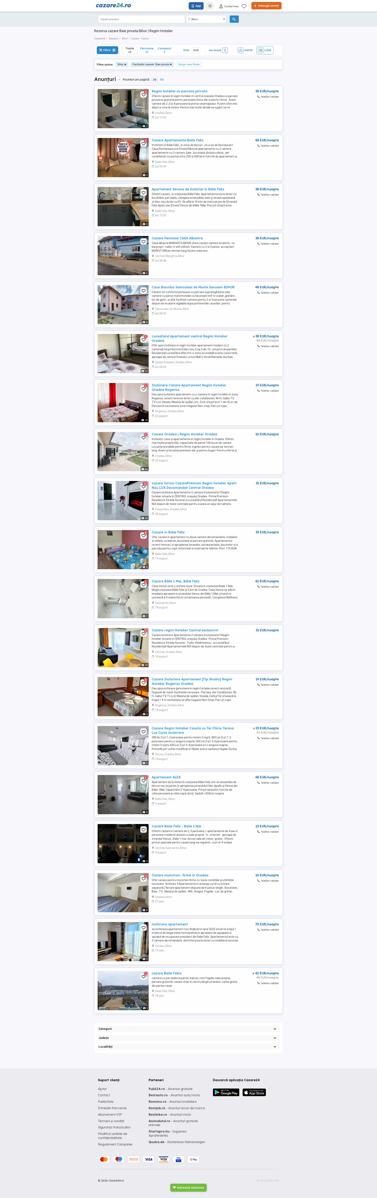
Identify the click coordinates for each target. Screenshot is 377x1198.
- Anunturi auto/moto (174, 1095)
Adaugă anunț (268, 5)
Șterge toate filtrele (189, 64)
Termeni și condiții (111, 1121)
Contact (104, 1095)
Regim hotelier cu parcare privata (179, 91)
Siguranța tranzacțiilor (114, 1127)
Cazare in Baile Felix (168, 532)
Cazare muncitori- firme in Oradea (180, 875)
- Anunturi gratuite (171, 1089)
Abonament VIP (110, 1114)
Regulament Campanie (115, 1144)
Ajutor (102, 1089)
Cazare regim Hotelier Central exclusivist (185, 630)
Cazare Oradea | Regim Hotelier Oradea (184, 434)
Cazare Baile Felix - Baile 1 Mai (176, 826)
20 (154, 79)
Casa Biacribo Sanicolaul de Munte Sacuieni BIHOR (193, 287)
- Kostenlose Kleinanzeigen (177, 1142)
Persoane (147, 50)
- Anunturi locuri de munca (177, 1108)
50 (162, 79)
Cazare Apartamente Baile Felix (177, 140)
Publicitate (105, 1102)
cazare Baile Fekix (166, 973)
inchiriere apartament (170, 924)
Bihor (121, 64)
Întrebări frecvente (112, 1108)
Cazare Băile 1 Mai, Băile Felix (175, 581)
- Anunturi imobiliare (173, 1102)
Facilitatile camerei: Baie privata (151, 64)
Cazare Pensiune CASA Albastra (177, 238)
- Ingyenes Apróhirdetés (168, 1133)
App (198, 6)
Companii (164, 50)
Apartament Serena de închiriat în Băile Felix (188, 189)
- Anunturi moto (170, 1114)
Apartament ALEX (166, 777)
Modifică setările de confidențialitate (112, 1136)
